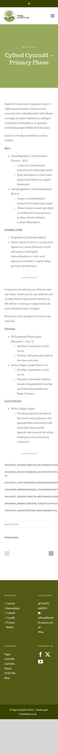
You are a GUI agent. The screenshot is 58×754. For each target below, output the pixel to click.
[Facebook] (40, 654)
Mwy (41, 632)
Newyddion (12, 608)
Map (7, 678)
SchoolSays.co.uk (28, 714)
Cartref (10, 603)
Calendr (10, 613)
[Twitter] (47, 654)
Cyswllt (10, 617)
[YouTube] (40, 661)
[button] (7, 553)
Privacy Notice (10, 625)
